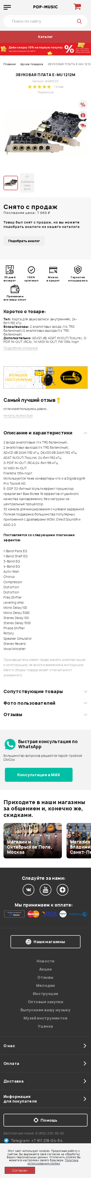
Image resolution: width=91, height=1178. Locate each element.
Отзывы (13, 714)
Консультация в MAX (38, 774)
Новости (46, 961)
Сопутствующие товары (33, 691)
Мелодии (45, 985)
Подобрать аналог (24, 241)
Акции (45, 969)
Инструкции (45, 993)
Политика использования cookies (53, 1161)
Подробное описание (21, 348)
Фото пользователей (30, 703)
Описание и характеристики (38, 433)
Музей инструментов (45, 1018)
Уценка (45, 1026)
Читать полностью (18, 416)
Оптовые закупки (45, 1001)
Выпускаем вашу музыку (45, 1009)
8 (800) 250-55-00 (49, 1133)
